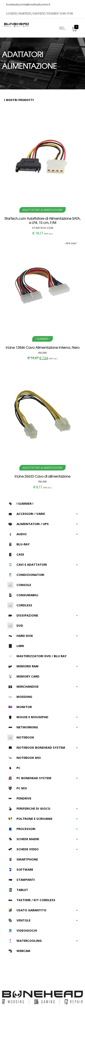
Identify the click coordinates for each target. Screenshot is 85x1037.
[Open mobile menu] (63, 28)
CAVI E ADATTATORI (25, 85)
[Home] (16, 26)
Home (5, 85)
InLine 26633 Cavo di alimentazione (42, 476)
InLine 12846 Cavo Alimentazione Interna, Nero (42, 347)
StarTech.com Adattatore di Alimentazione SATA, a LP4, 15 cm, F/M (43, 220)
